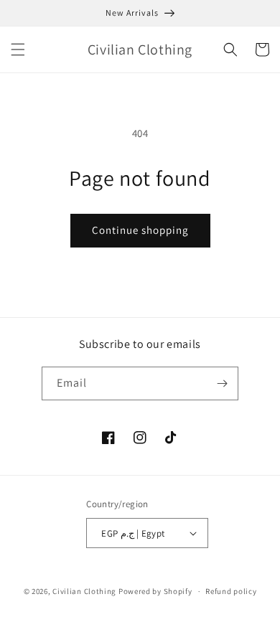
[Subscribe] (222, 383)
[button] (18, 49)
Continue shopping (140, 230)
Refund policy (230, 591)
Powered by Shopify (155, 591)
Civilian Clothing (84, 591)
